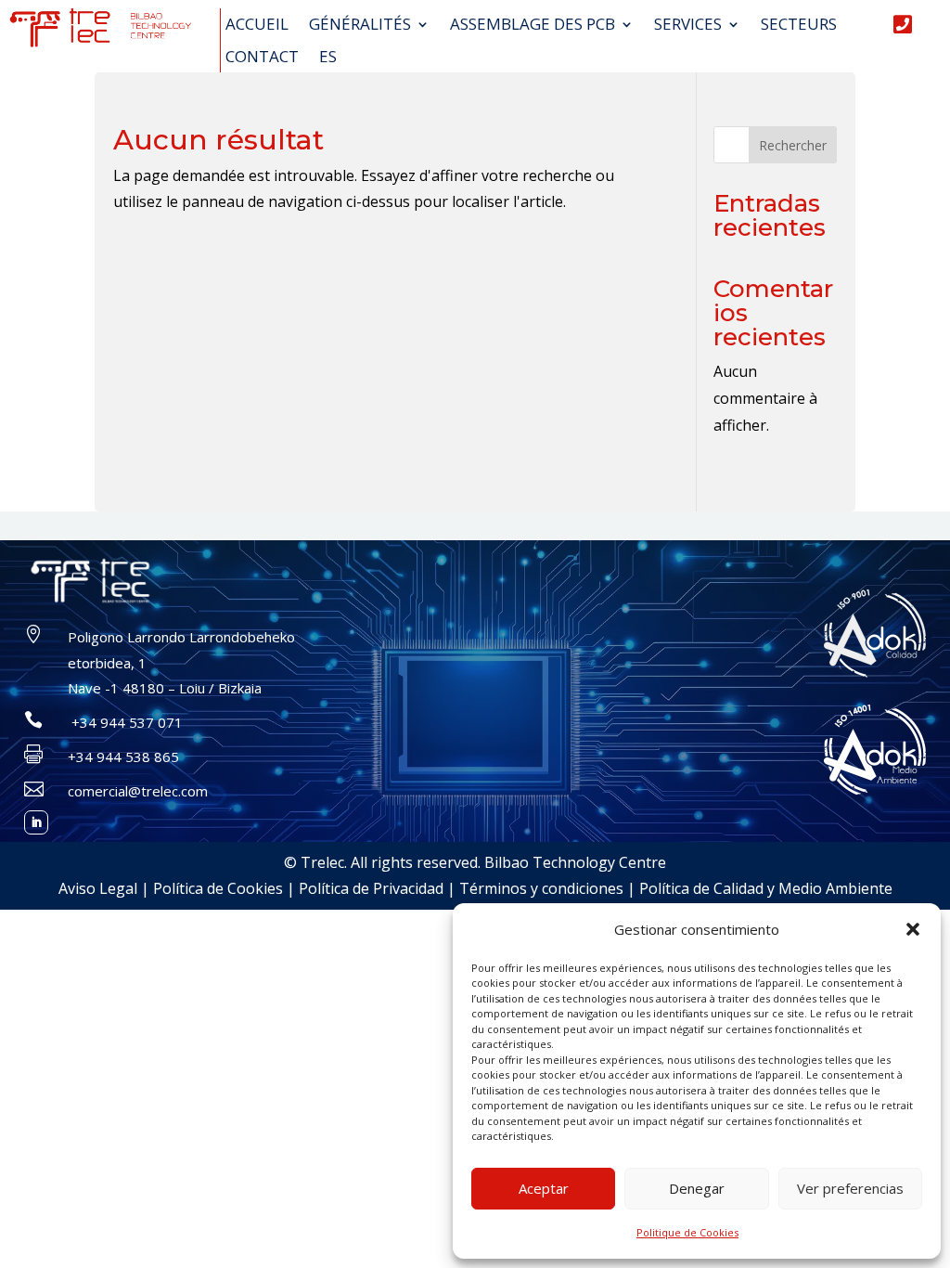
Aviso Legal (97, 888)
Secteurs (799, 25)
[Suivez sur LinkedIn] (36, 822)
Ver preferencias (850, 1188)
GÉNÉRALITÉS (360, 25)
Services (688, 25)
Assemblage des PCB (532, 25)
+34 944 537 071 (125, 722)
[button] (913, 929)
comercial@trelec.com (138, 791)
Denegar (697, 1188)
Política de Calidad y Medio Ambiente (765, 888)
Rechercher (793, 145)
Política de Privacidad (371, 888)
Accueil (257, 25)
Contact (262, 57)
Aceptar (544, 1188)
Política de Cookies (218, 888)
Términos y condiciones (541, 888)
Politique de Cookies (687, 1232)
